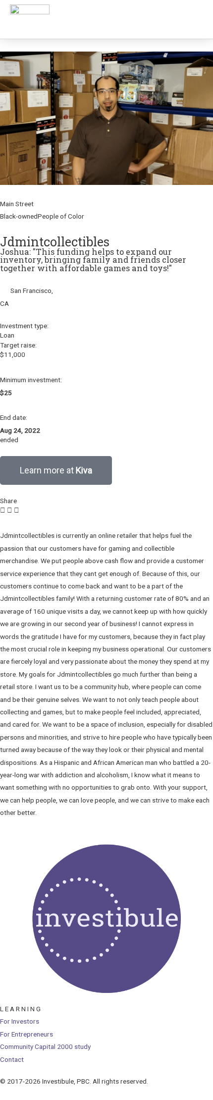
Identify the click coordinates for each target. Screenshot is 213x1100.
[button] (2, 510)
